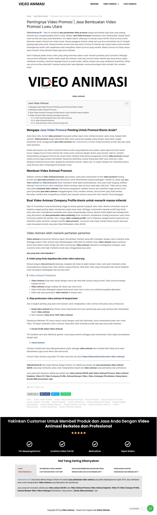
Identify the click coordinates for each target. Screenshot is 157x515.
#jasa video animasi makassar (69, 400)
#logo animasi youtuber (38, 402)
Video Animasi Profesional (42, 275)
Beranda (94, 4)
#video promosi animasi (70, 407)
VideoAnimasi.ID (24, 480)
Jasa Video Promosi (53, 130)
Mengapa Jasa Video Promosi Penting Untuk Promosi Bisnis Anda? (56, 107)
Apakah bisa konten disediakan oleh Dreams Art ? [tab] (126, 470)
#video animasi (59, 402)
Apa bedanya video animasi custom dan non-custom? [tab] (51, 470)
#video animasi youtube (75, 404)
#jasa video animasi (43, 400)
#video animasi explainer (98, 402)
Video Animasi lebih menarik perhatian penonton (49, 115)
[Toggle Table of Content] (125, 104)
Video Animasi (110, 4)
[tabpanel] (78, 486)
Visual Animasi (38, 342)
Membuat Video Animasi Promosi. (43, 110)
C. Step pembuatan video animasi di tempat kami (51, 123)
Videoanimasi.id (41, 185)
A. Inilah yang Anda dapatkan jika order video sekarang (52, 118)
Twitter (56, 394)
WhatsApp (66, 394)
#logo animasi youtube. (112, 400)
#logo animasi (92, 400)
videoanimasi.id (48, 264)
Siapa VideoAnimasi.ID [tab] (24, 470)
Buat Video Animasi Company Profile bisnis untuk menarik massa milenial (59, 113)
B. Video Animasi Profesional (44, 120)
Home (29, 16)
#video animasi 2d (76, 402)
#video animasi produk (50, 404)
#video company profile (99, 404)
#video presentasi (48, 407)
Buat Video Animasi (41, 16)
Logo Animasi (130, 4)
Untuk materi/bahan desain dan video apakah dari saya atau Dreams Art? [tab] (88, 470)
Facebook (45, 394)
